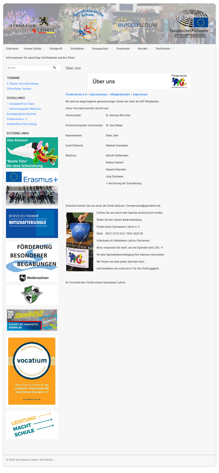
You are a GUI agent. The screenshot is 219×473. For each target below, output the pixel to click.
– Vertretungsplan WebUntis (24, 108)
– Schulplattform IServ (21, 103)
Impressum (140, 94)
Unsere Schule (32, 48)
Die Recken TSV (32, 295)
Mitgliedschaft (120, 94)
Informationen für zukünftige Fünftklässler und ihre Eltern (40, 57)
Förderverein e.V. (76, 94)
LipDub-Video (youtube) (32, 195)
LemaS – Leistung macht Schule (32, 425)
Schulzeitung (32, 152)
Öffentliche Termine (19, 88)
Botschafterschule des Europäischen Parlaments (32, 223)
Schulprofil (55, 48)
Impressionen (98, 94)
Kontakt (143, 48)
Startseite (12, 48)
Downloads (123, 48)
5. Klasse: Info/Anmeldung (22, 83)
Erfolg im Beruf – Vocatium (32, 371)
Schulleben (77, 48)
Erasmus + (32, 177)
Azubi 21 (32, 320)
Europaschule (100, 48)
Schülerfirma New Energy (22, 124)
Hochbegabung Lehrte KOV (32, 262)
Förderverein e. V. (17, 119)
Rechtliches (163, 48)
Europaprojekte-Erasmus (21, 114)
